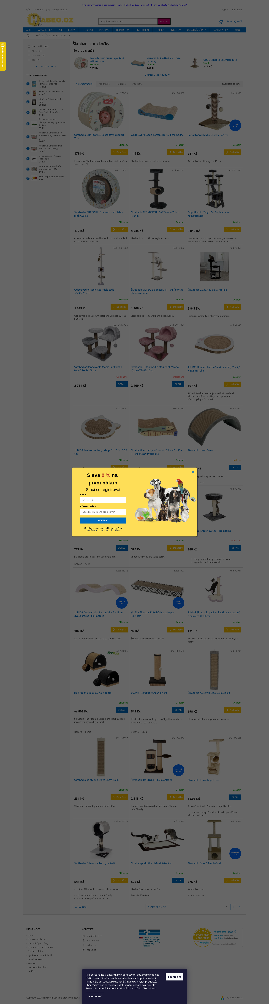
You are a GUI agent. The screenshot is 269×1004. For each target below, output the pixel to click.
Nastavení (94, 996)
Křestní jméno (88, 506)
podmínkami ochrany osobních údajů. (103, 530)
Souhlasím (174, 976)
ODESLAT (103, 520)
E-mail (83, 494)
